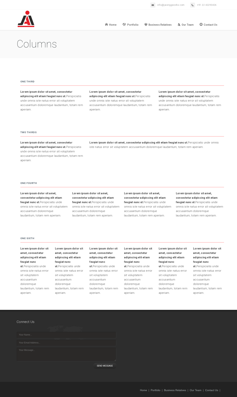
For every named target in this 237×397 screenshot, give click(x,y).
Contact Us (210, 24)
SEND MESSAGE (105, 366)
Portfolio (132, 24)
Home (112, 24)
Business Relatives (160, 24)
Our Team (188, 24)
